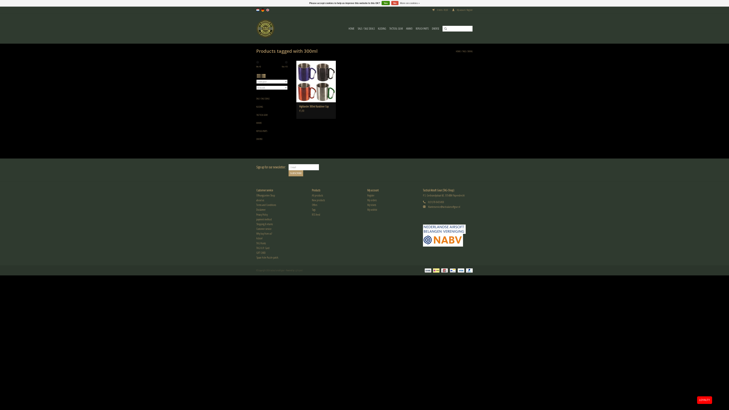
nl (257, 10)
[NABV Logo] (448, 240)
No (394, 3)
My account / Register (464, 10)
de (262, 10)
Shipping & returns (264, 224)
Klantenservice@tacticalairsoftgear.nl (444, 207)
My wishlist (372, 209)
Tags (464, 51)
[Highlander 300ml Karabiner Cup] (316, 81)
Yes (386, 3)
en (267, 10)
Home (351, 28)
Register (370, 195)
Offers (314, 205)
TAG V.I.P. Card (262, 248)
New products (318, 200)
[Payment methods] (427, 270)
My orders (372, 200)
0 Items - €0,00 (442, 10)
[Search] (444, 29)
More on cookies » (410, 3)
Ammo (409, 28)
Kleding (382, 28)
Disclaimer (261, 209)
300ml (470, 51)
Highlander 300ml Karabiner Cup (314, 106)
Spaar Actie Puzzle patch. (267, 257)
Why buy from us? (264, 233)
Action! (259, 238)
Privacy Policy (262, 214)
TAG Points (261, 243)
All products (317, 195)
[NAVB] (448, 229)
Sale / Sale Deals (366, 28)
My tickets (371, 205)
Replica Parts (422, 28)
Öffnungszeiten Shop (265, 195)
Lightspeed (299, 270)
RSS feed (316, 214)
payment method (264, 219)
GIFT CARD (261, 253)
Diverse (435, 28)
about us (260, 200)
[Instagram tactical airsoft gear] (470, 167)
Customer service (263, 229)
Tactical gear (396, 28)
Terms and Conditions (266, 205)
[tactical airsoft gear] (270, 28)
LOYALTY (704, 400)
